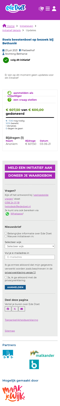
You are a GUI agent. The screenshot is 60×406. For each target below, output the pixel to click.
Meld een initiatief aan (30, 168)
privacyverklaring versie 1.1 (20, 272)
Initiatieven (26, 26)
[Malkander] (42, 353)
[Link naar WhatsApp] (7, 213)
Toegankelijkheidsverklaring (21, 320)
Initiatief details (11, 30)
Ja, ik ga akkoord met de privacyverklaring (21, 279)
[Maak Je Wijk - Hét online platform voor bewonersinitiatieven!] (13, 393)
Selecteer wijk (13, 242)
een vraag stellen (25, 99)
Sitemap (10, 330)
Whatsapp (17, 213)
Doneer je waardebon (30, 175)
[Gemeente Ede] (8, 354)
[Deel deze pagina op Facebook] (8, 308)
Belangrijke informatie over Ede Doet (30, 233)
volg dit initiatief (20, 60)
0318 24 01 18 (12, 202)
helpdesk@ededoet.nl (18, 206)
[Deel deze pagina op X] (15, 308)
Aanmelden (15, 287)
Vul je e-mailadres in (17, 253)
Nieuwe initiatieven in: (21, 236)
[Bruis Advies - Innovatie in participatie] (34, 364)
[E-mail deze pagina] (22, 308)
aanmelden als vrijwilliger (20, 94)
